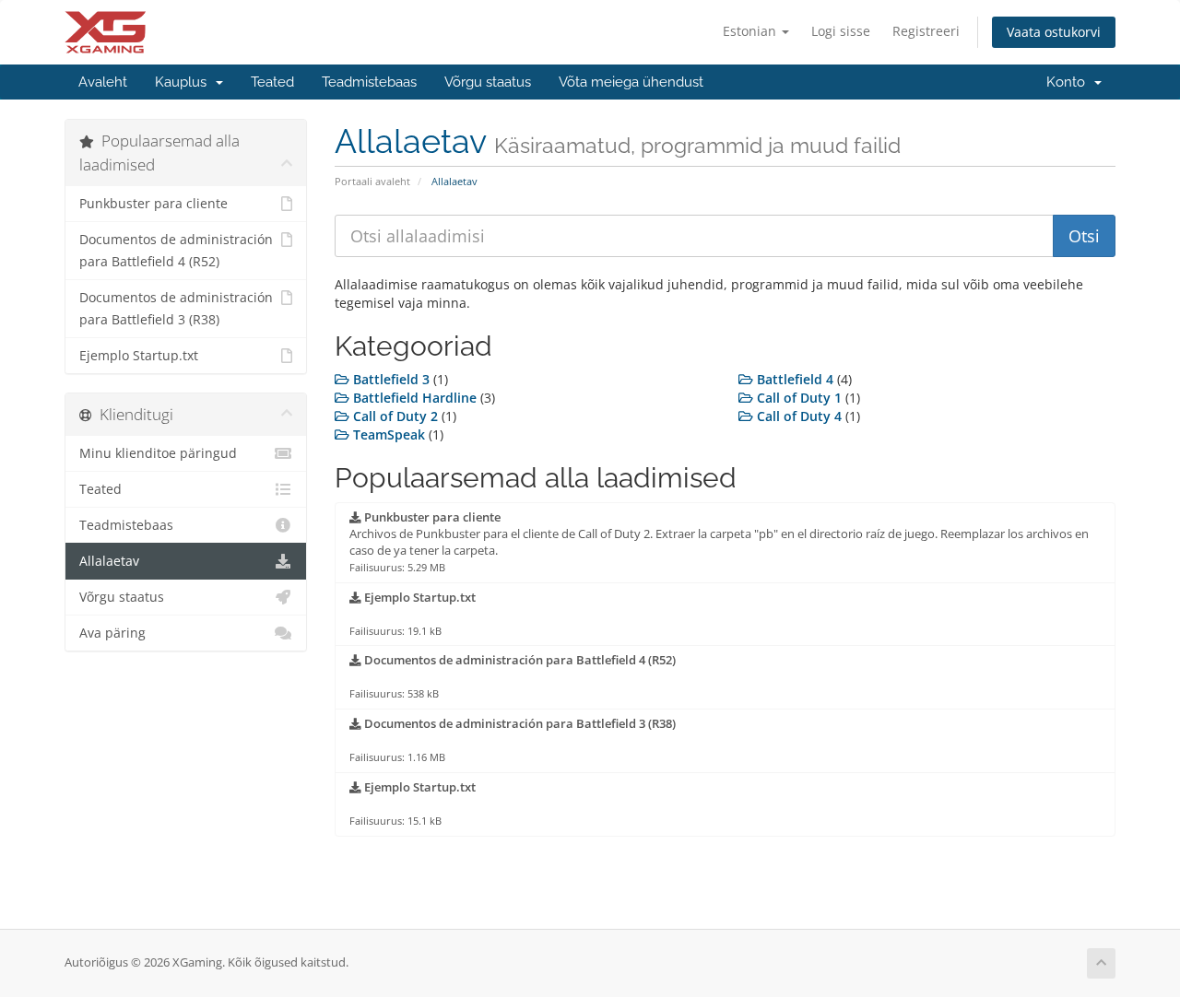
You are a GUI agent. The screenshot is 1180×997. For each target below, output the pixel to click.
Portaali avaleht (372, 181)
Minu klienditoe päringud (158, 453)
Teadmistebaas (369, 82)
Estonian (751, 31)
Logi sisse (840, 31)
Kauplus (184, 82)
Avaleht (102, 82)
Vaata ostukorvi (1054, 32)
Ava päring (112, 633)
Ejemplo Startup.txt (138, 355)
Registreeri (926, 31)
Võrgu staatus (487, 82)
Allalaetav (109, 561)
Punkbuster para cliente (153, 203)
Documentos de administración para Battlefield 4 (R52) (176, 250)
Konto (1069, 82)
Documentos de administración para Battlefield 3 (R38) (176, 308)
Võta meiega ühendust (631, 82)
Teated (272, 82)
